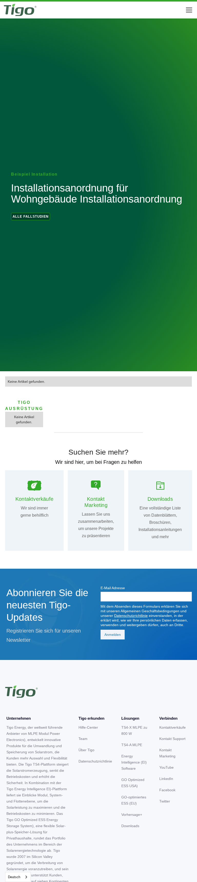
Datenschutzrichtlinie (131, 616)
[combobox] (18, 877)
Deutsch (14, 877)
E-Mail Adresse (113, 588)
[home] (20, 10)
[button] (188, 10)
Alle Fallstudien (30, 216)
